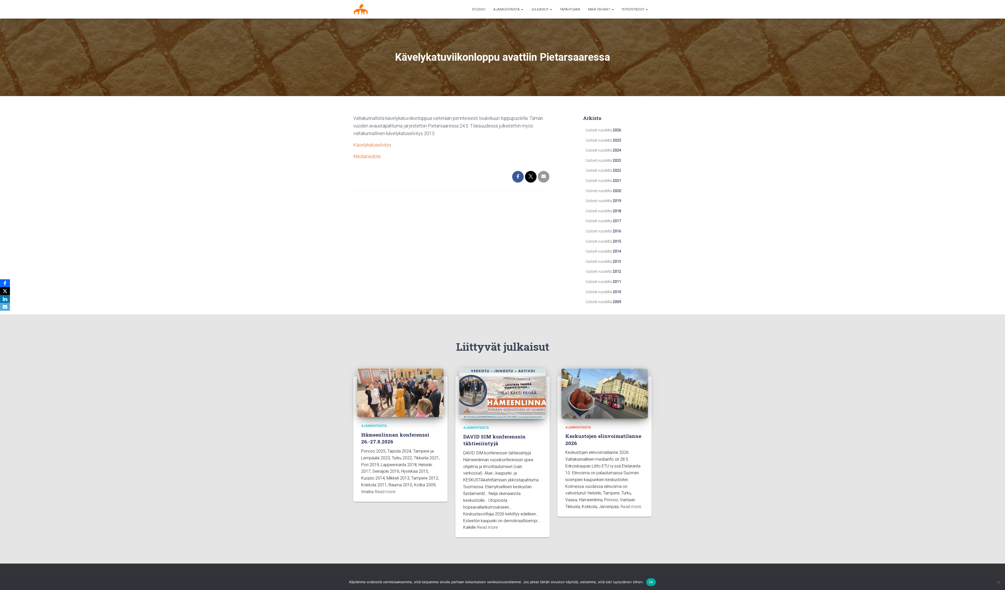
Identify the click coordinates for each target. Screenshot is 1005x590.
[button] (522, 9)
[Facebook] (5, 283)
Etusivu (478, 9)
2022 (617, 170)
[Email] (5, 307)
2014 (617, 251)
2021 (617, 181)
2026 (617, 130)
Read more (385, 491)
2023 (617, 160)
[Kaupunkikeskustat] (360, 9)
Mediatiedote (367, 156)
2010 (617, 292)
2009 (617, 302)
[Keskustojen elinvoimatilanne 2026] (604, 393)
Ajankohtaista (374, 426)
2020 (617, 191)
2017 (617, 221)
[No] (998, 582)
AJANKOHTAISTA (507, 9)
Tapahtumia (570, 9)
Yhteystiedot (633, 9)
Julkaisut (540, 9)
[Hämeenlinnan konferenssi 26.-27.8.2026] (400, 392)
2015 (617, 241)
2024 (617, 150)
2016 (617, 231)
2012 (617, 271)
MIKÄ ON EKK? (599, 9)
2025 (617, 140)
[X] (5, 291)
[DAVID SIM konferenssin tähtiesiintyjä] (502, 393)
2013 (617, 261)
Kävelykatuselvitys (372, 145)
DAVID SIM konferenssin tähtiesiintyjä (494, 440)
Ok (651, 582)
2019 (617, 201)
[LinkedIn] (5, 299)
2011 (617, 282)
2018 (617, 211)
